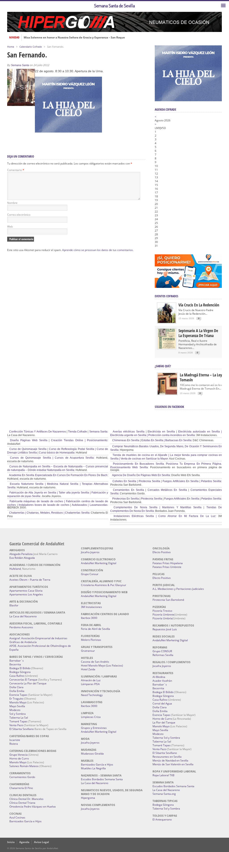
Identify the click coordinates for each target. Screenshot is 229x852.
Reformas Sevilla (163, 655)
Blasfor (13, 605)
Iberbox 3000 (89, 618)
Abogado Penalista (21, 554)
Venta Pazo (16, 725)
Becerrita (15, 664)
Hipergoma (88, 798)
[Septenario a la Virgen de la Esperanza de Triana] (167, 348)
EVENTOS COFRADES (166, 296)
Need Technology (92, 695)
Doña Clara (16, 687)
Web (10, 226)
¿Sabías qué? (163, 366)
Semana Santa (20, 65)
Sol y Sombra (17, 714)
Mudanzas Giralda (92, 753)
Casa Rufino (16, 676)
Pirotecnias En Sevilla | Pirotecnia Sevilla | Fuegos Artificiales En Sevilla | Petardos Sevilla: (167, 498)
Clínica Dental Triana (22, 803)
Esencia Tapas (18, 695)
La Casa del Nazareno (23, 616)
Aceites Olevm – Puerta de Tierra (29, 580)
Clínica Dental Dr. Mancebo (26, 799)
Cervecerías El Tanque (23, 679)
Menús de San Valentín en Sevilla (173, 764)
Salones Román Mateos (24, 766)
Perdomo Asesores (21, 627)
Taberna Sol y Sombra (166, 738)
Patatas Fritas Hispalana (168, 563)
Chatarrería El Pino (21, 788)
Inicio (11, 842)
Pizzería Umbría (162, 618)
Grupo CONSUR (162, 651)
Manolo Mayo (17, 702)
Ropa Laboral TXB (163, 775)
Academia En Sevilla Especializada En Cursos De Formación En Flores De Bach (57, 475)
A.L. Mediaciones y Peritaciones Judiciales (178, 589)
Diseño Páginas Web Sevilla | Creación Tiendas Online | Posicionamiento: (58, 440)
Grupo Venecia (18, 755)
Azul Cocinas (17, 817)
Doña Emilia (16, 691)
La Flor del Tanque (164, 722)
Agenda (24, 842)
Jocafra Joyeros (90, 552)
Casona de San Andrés (95, 662)
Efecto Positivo (162, 552)
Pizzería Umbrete (163, 614)
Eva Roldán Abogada (22, 558)
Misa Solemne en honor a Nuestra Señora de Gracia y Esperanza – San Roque (74, 37)
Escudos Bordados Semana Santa (102, 779)
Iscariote (14, 740)
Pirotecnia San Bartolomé (168, 600)
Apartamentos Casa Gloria (25, 591)
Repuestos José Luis (165, 629)
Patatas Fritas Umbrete (167, 567)
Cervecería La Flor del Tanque (28, 683)
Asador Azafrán (162, 681)
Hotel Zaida (88, 669)
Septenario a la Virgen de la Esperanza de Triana (198, 333)
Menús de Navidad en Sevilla (170, 760)
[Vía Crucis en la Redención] (167, 322)
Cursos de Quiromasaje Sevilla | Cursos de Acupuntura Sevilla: (51, 457)
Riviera (13, 744)
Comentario (15, 170)
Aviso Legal (41, 842)
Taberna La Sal (18, 717)
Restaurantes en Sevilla (167, 757)
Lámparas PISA (90, 684)
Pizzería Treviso (162, 611)
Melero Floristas (91, 640)
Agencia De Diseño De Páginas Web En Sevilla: (141, 475)
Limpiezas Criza (91, 717)
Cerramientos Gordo (22, 777)
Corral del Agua (162, 703)
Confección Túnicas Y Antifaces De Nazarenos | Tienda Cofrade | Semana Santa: (58, 431)
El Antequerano (162, 819)
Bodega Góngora (20, 672)
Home (10, 46)
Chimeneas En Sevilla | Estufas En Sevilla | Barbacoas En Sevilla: (152, 440)
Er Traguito (16, 698)
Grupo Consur (89, 574)
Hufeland (15, 569)
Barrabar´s (16, 660)
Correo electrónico (18, 215)
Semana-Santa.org (164, 794)
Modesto (14, 710)
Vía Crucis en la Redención (198, 304)
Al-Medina (159, 677)
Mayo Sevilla (17, 706)
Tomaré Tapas (18, 721)
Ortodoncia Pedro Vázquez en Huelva (32, 806)
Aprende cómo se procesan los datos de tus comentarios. (98, 250)
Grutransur (88, 651)
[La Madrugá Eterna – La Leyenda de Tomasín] (167, 394)
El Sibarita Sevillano (21, 729)
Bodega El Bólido (19, 668)
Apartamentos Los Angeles (26, 594)
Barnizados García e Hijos (25, 821)
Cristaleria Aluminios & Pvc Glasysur (103, 585)
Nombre (12, 203)
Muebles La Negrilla (93, 768)
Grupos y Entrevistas (94, 728)
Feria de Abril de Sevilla (95, 629)
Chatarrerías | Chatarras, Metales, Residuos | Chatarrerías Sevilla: (49, 512)
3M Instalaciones (91, 607)
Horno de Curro (19, 758)
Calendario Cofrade (30, 46)
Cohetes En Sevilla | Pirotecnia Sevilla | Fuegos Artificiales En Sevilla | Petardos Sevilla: (167, 481)
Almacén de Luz (91, 680)
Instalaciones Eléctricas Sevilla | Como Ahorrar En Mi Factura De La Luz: (164, 516)
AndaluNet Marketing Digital (98, 563)
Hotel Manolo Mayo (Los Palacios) (102, 665)
